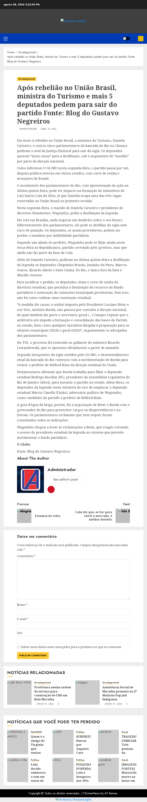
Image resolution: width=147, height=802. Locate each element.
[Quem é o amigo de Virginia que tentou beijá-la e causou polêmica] (17, 742)
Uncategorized (26, 79)
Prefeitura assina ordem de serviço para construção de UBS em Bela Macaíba (52, 693)
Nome (22, 605)
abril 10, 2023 (48, 129)
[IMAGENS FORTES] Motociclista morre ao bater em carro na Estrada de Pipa (131, 779)
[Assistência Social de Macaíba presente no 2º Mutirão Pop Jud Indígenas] (87, 692)
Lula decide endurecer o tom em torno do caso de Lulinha (38, 777)
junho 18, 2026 (45, 704)
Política (80, 732)
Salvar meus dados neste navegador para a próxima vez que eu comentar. (71, 647)
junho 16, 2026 (113, 704)
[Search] (134, 38)
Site (19, 633)
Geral (125, 732)
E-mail (22, 619)
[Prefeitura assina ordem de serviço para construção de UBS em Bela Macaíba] (19, 692)
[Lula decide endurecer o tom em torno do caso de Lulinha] (17, 770)
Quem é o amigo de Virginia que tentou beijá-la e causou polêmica (38, 751)
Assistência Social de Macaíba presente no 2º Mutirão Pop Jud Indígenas (119, 693)
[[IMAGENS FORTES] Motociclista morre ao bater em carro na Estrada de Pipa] (108, 770)
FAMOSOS (36, 732)
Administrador (28, 129)
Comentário (26, 556)
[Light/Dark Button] (126, 38)
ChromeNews (91, 793)
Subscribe (140, 38)
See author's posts (65, 479)
